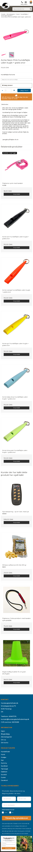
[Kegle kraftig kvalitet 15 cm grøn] (16, 654)
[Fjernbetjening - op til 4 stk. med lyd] (16, 494)
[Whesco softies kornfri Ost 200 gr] (16, 547)
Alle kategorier (6, 737)
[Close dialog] (31, 837)
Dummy (4, 763)
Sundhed (4, 766)
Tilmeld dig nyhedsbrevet (16, 818)
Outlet (3, 777)
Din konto (4, 743)
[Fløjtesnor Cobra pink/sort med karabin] (16, 601)
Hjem (3, 731)
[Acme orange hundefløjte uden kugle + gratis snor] (16, 272)
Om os (3, 740)
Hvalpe (3, 757)
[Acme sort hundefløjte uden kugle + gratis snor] (16, 219)
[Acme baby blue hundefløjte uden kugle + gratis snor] (16, 379)
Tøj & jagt (4, 769)
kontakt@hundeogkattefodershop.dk (15, 719)
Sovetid (4, 774)
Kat (2, 760)
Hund (3, 754)
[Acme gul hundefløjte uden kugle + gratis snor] (16, 326)
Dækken (4, 772)
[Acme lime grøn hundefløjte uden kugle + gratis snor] (16, 433)
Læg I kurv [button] (24, 90)
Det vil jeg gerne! (8, 848)
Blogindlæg (5, 734)
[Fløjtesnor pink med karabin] (16, 166)
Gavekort (4, 780)
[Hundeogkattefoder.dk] (5, 5)
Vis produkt (16, 194)
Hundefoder (5, 751)
